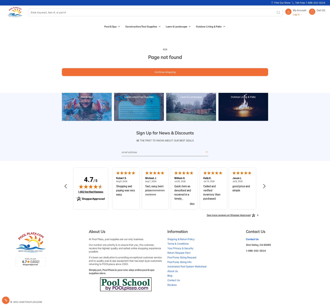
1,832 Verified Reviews (90, 191)
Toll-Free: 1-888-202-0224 (310, 2)
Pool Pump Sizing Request (181, 257)
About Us (172, 271)
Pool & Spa (87, 96)
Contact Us (173, 280)
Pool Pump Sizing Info (179, 262)
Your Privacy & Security (180, 248)
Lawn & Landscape (191, 96)
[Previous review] (65, 186)
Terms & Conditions (178, 243)
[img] (91, 186)
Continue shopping (165, 72)
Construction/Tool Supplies (139, 96)
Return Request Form (178, 252)
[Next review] (264, 186)
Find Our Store (282, 2)
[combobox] (151, 12)
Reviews (172, 284)
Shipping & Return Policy (180, 239)
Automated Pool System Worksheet (186, 266)
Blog (169, 275)
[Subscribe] (207, 152)
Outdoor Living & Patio (243, 96)
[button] (317, 12)
